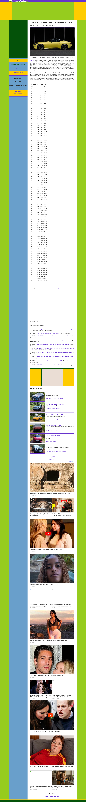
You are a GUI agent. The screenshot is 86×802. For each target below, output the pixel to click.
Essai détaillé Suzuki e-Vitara (53, 425)
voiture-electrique (56, 408)
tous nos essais (52, 795)
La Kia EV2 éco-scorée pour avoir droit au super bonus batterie (52, 336)
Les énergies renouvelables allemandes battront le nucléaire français (55, 329)
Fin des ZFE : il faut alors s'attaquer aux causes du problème (52, 340)
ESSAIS (62, 1)
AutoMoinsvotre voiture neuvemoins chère (18, 93)
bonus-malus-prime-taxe (57, 288)
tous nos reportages (52, 796)
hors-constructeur (46, 288)
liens (64, 800)
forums (46, 800)
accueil (70, 800)
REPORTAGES (67, 1)
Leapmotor (48, 408)
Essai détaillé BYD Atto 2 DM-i (53, 394)
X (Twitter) (18, 68)
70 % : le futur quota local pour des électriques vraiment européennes (55, 352)
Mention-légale (24, 800)
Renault (48, 419)
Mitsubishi (48, 451)
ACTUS (51, 1)
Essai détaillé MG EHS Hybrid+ (53, 435)
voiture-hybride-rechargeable (56, 398)
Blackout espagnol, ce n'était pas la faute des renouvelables (53, 344)
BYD (47, 398)
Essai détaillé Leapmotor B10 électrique (56, 404)
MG (47, 441)
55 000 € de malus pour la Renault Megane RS (48, 365)
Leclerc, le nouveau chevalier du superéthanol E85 (49, 360)
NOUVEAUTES (56, 1)
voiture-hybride (52, 441)
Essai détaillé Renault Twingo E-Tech (55, 415)
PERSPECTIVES (73, 1)
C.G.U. (16, 800)
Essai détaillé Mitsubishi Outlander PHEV (56, 446)
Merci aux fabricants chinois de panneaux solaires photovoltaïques (55, 356)
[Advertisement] (43, 11)
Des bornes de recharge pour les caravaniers (48, 333)
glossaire (53, 800)
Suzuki (47, 430)
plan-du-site (38, 800)
